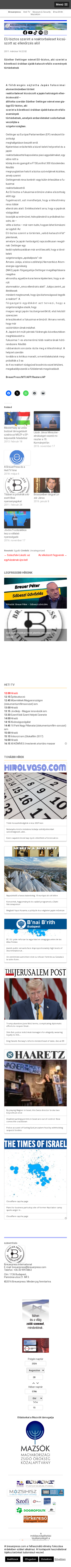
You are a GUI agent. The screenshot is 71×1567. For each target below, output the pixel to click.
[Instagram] (45, 34)
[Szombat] (47, 1504)
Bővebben (60, 1559)
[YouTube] (30, 34)
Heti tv (9, 684)
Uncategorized (37, 550)
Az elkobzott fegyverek (52, 555)
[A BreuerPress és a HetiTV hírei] (17, 457)
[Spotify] (40, 34)
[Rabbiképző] (54, 1504)
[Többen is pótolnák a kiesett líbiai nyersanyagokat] (17, 485)
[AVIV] (20, 1487)
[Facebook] (25, 34)
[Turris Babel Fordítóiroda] (52, 1496)
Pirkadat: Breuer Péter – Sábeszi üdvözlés (27, 604)
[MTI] (37, 1504)
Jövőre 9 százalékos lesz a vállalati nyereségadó (15, 533)
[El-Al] (40, 1487)
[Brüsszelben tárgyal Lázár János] (47, 485)
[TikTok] (35, 34)
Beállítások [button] (12, 1559)
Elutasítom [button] (46, 1559)
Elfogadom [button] (30, 1559)
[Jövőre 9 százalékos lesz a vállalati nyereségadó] (17, 518)
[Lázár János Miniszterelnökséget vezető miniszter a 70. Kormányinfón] (47, 421)
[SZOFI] (22, 1504)
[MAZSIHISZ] (23, 1496)
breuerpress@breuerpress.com (29, 1267)
